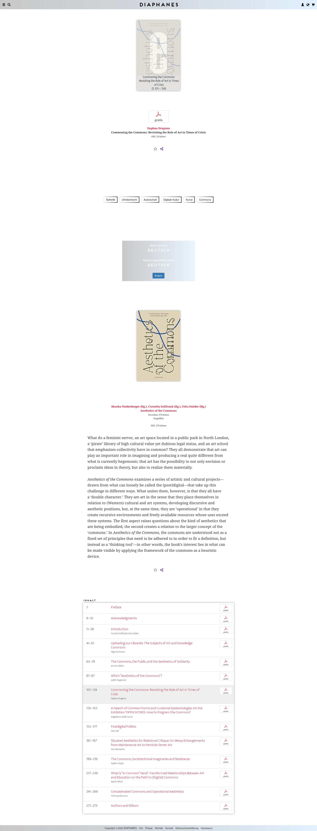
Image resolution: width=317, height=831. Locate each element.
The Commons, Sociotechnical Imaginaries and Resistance (150, 759)
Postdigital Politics (123, 726)
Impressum (206, 828)
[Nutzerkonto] (302, 4)
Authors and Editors (124, 806)
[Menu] (3, 4)
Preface (116, 607)
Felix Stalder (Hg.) (194, 406)
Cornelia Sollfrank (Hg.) (164, 406)
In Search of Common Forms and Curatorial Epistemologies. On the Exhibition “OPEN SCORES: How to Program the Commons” (156, 710)
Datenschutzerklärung (187, 828)
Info (141, 828)
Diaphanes (158, 4)
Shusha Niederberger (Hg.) (129, 406)
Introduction (119, 629)
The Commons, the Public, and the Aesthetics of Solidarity (150, 661)
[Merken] (155, 149)
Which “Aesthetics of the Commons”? (136, 676)
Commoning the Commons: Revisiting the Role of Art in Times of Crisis (155, 692)
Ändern (158, 275)
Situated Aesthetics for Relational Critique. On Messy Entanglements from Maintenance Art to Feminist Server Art (158, 743)
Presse (149, 828)
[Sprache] (307, 4)
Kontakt (169, 828)
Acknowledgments (124, 618)
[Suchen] (9, 4)
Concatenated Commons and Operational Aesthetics (147, 791)
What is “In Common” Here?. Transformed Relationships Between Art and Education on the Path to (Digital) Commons (157, 775)
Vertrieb (159, 828)
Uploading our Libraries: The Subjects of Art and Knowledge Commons (152, 645)
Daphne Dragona (158, 128)
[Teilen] (161, 149)
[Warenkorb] (313, 4)
